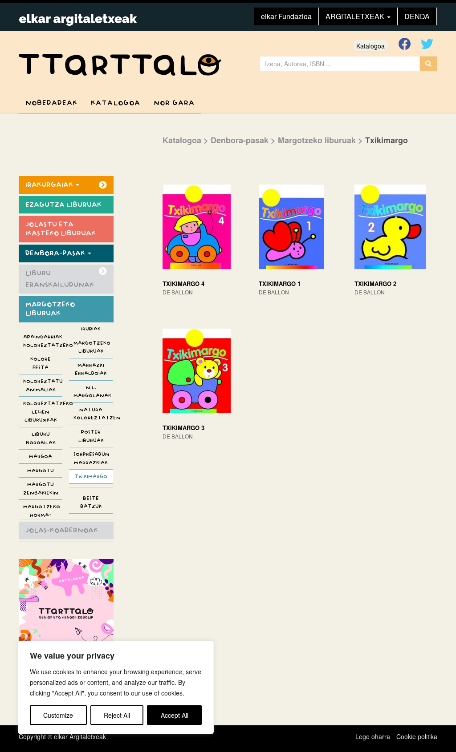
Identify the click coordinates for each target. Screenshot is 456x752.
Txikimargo (90, 476)
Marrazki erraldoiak (91, 369)
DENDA (417, 16)
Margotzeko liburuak (91, 347)
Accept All (174, 715)
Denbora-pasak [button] (56, 253)
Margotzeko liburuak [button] (50, 309)
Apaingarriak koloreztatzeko (42, 341)
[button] (40, 327)
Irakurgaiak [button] (50, 185)
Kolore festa (40, 363)
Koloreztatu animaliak (42, 385)
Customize (58, 715)
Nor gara (174, 103)
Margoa (40, 456)
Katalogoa (370, 45)
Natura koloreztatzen (93, 413)
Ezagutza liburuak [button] (63, 205)
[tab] (66, 185)
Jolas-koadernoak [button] (61, 530)
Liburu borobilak (41, 438)
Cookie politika (416, 736)
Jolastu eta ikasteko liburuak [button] (60, 228)
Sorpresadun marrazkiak (91, 458)
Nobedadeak (51, 103)
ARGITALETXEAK (356, 16)
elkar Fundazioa (286, 16)
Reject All (117, 715)
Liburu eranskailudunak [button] (59, 279)
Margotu (40, 470)
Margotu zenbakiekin (40, 488)
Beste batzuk (91, 502)
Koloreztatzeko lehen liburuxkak (42, 411)
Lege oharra (372, 736)
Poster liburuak (91, 436)
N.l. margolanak (92, 391)
